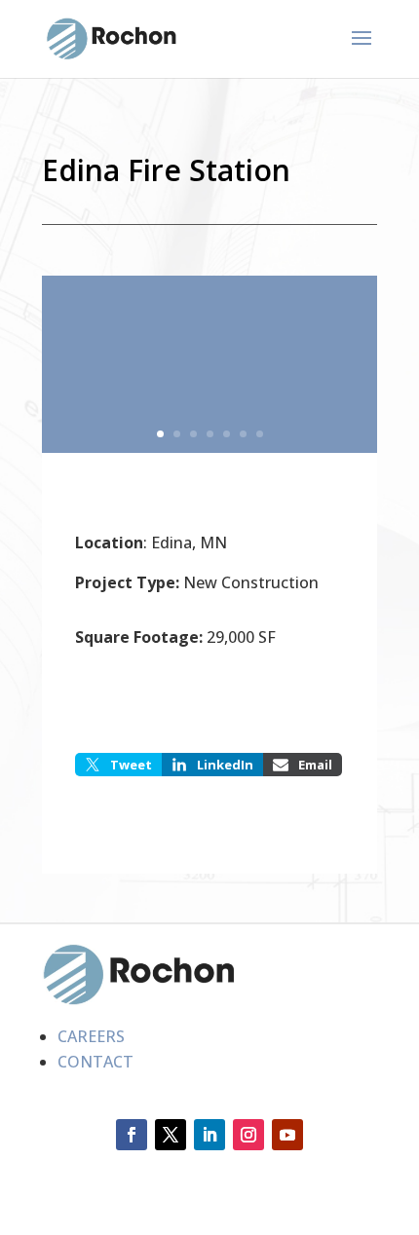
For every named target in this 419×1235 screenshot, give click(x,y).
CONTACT (95, 1061)
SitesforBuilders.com (119, 1221)
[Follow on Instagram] (248, 1134)
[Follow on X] (170, 1134)
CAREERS (91, 1036)
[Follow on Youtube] (287, 1134)
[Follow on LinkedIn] (209, 1134)
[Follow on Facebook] (131, 1134)
